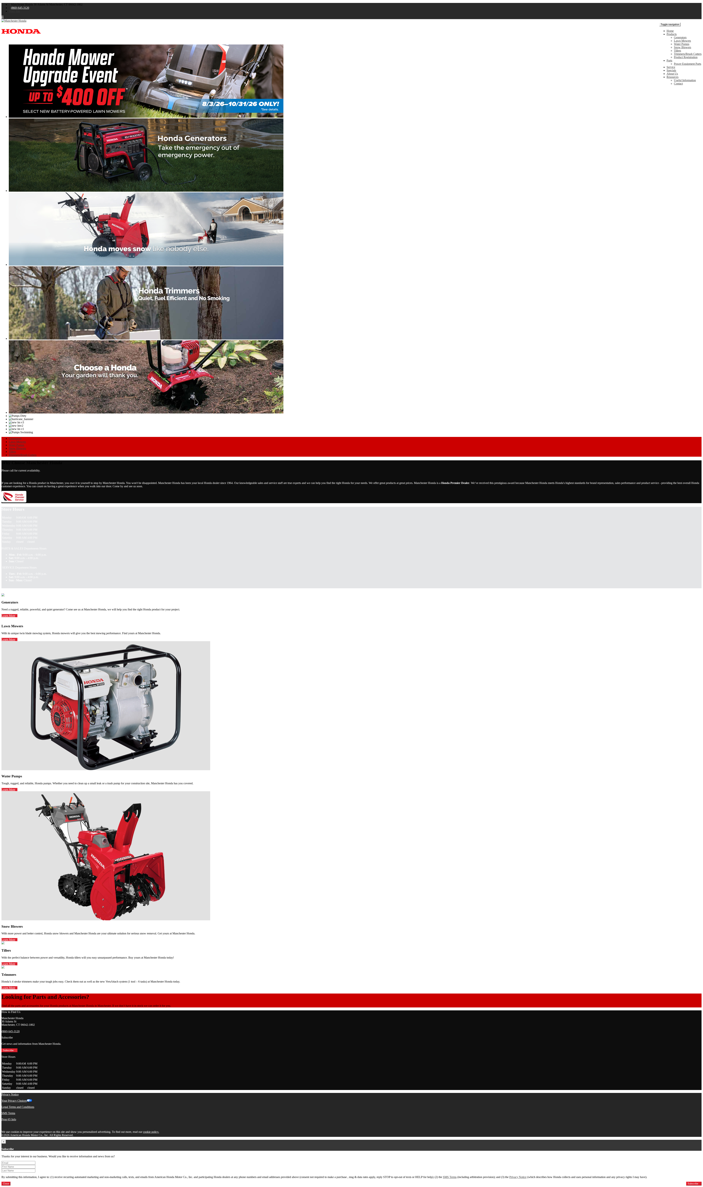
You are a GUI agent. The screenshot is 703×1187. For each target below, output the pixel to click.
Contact (678, 83)
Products (672, 34)
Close (6, 1183)
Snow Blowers (682, 47)
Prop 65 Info (8, 1119)
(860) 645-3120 (20, 7)
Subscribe (8, 1050)
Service (671, 67)
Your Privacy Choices (14, 1100)
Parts (669, 60)
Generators (680, 37)
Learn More (8, 615)
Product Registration (686, 57)
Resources (672, 77)
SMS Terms (8, 1113)
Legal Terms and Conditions (17, 1106)
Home (670, 30)
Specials (671, 70)
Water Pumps (681, 44)
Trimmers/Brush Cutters (688, 53)
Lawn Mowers (682, 40)
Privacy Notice (10, 1094)
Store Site (14, 11)
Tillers (677, 50)
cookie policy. (151, 1131)
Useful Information (685, 80)
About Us (672, 73)
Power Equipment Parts (687, 63)
